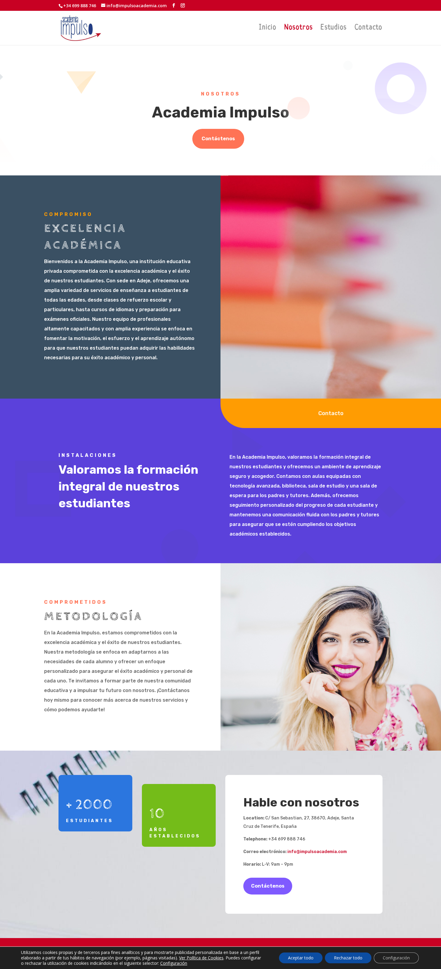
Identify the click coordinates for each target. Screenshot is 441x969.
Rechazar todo (348, 958)
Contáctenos (218, 138)
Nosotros (298, 29)
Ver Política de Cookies (201, 958)
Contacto (368, 29)
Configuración (173, 963)
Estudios (334, 29)
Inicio (268, 29)
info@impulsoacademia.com (317, 851)
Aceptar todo (301, 958)
